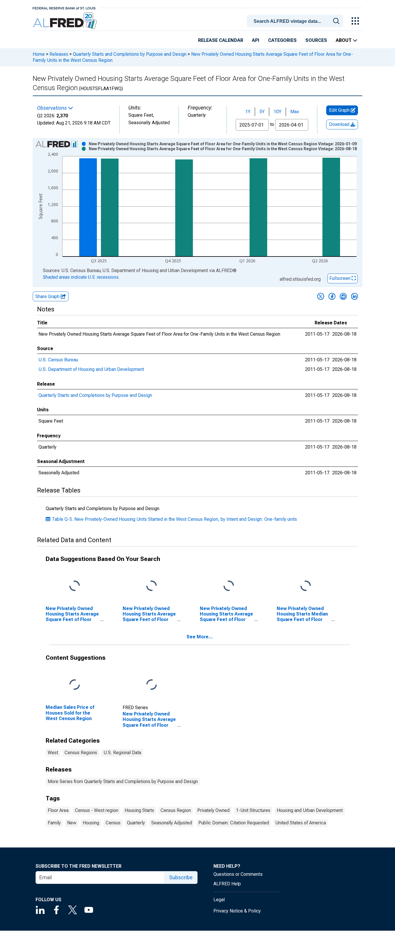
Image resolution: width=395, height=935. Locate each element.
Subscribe (181, 877)
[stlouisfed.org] (64, 7)
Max (294, 111)
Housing (91, 823)
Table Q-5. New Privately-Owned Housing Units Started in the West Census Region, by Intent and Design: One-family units (174, 519)
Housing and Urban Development (310, 810)
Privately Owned (213, 810)
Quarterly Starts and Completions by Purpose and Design (130, 54)
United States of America (300, 823)
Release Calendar (220, 40)
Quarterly (136, 823)
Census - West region (96, 810)
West (53, 752)
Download (339, 124)
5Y (262, 111)
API (255, 40)
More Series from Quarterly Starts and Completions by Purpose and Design (123, 781)
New (71, 823)
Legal (219, 899)
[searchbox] (296, 21)
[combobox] (296, 20)
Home (39, 54)
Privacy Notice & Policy (237, 911)
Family (54, 823)
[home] (65, 21)
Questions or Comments (238, 874)
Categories (282, 40)
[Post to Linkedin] (354, 296)
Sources (316, 40)
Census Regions (80, 752)
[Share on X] (320, 296)
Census (113, 823)
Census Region (175, 810)
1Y (247, 111)
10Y (277, 111)
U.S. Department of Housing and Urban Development (91, 369)
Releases (58, 54)
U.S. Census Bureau (58, 360)
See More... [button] (200, 637)
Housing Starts (139, 810)
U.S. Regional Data (122, 752)
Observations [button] (52, 108)
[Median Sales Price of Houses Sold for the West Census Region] (75, 685)
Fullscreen (340, 278)
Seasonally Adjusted (171, 823)
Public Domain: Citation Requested (233, 823)
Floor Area (58, 810)
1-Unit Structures (253, 810)
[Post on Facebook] (331, 296)
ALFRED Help (227, 883)
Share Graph (48, 296)
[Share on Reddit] (343, 296)
